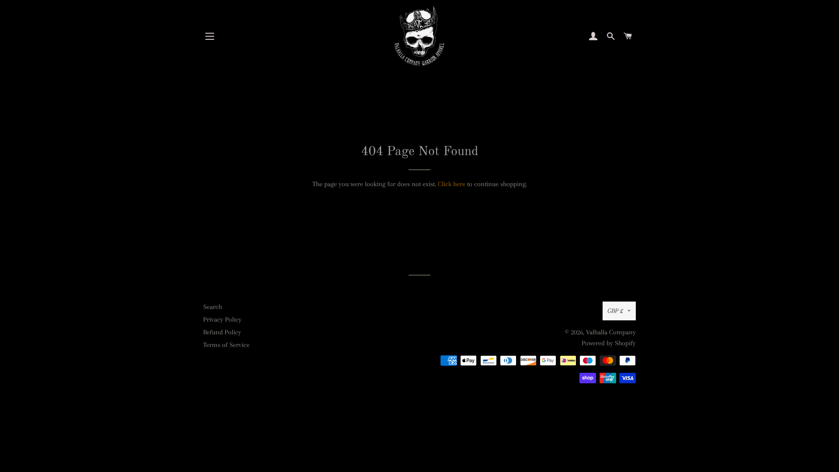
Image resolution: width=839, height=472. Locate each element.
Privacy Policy (222, 319)
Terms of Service (226, 345)
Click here (451, 184)
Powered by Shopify (609, 343)
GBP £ (615, 311)
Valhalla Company (611, 332)
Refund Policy (222, 332)
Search (212, 307)
